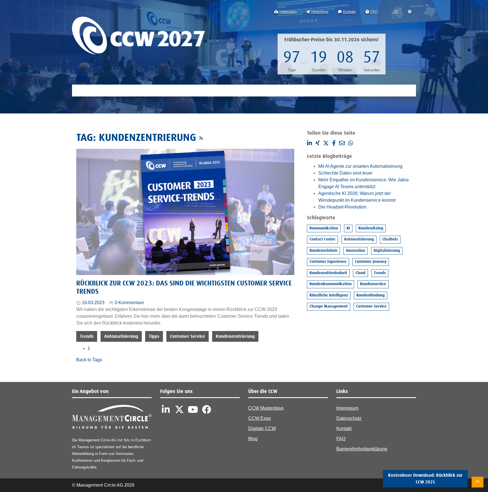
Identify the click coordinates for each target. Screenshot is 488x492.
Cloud (360, 273)
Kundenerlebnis (323, 251)
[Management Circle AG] (112, 418)
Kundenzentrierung (235, 336)
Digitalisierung (387, 251)
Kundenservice (373, 284)
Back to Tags (89, 359)
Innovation (355, 251)
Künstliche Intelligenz (329, 295)
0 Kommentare (129, 302)
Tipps (154, 336)
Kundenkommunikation (331, 284)
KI (348, 228)
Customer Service (187, 336)
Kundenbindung (370, 295)
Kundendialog (370, 228)
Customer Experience (328, 262)
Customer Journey (370, 262)
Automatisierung (121, 336)
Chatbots (390, 239)
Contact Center (323, 239)
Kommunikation (324, 228)
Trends (86, 336)
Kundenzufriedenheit (328, 273)
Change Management (329, 306)
